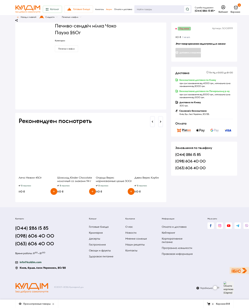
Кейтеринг (168, 232)
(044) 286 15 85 (204, 10)
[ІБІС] (239, 270)
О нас (129, 226)
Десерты (94, 238)
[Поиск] (187, 9)
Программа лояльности (177, 248)
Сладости (50, 17)
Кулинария (96, 232)
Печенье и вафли (70, 17)
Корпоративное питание (172, 240)
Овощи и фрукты (100, 250)
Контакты (131, 250)
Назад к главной (28, 17)
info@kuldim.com (31, 262)
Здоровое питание (101, 256)
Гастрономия (97, 244)
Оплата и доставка (174, 226)
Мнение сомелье (136, 238)
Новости (131, 232)
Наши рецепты (135, 244)
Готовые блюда (99, 226)
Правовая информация (177, 253)
